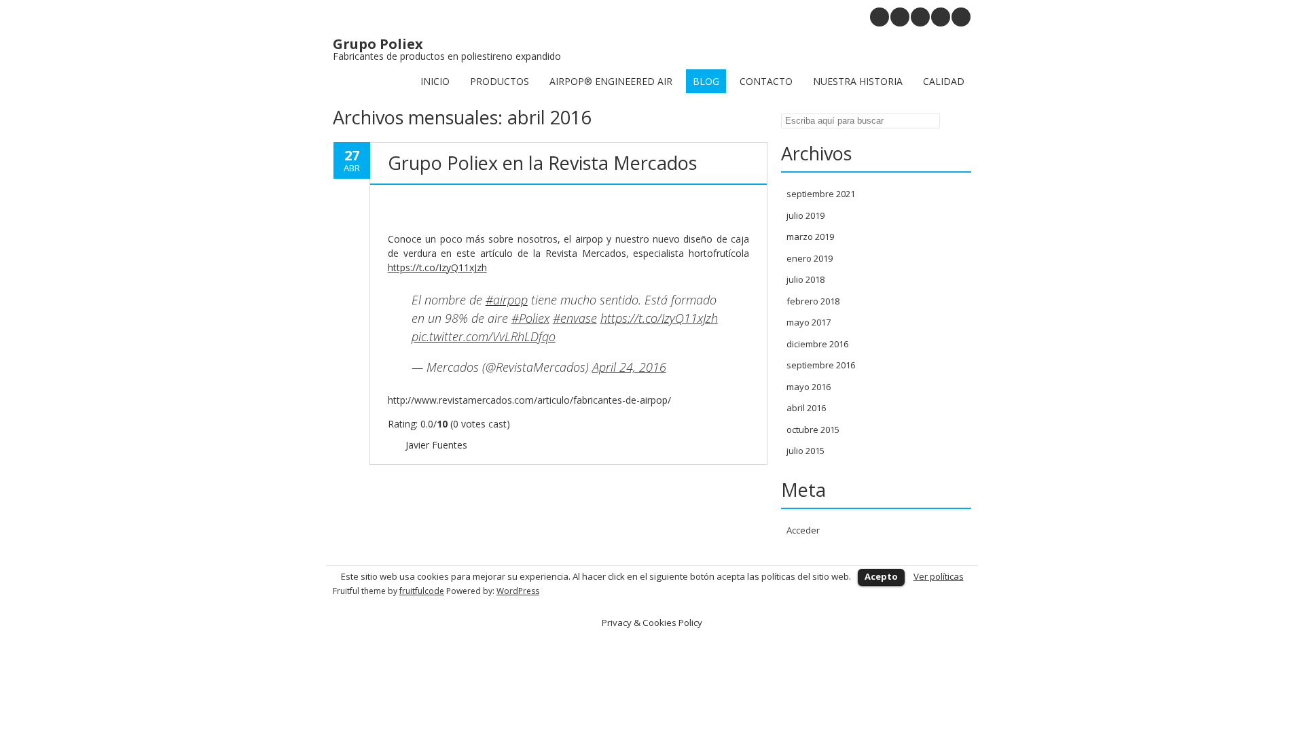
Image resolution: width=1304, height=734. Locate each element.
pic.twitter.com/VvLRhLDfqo (484, 336)
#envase (575, 318)
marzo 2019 (810, 236)
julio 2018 (805, 279)
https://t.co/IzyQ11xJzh (437, 267)
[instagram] (879, 17)
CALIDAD (943, 81)
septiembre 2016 (820, 365)
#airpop (507, 300)
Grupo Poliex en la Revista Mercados (542, 162)
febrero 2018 (812, 301)
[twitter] (940, 17)
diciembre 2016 (817, 344)
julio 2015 (805, 450)
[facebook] (961, 17)
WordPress (517, 591)
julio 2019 (805, 215)
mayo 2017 (808, 322)
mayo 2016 (808, 387)
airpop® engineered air (610, 81)
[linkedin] (920, 17)
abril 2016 (806, 408)
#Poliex (530, 318)
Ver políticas (938, 576)
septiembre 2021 (820, 194)
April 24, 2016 (629, 367)
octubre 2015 (812, 429)
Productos (499, 81)
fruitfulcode (421, 591)
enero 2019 (809, 258)
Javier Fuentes (436, 444)
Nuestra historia (858, 81)
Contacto (766, 81)
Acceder (803, 530)
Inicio (435, 81)
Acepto (881, 576)
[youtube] (900, 17)
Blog (706, 81)
